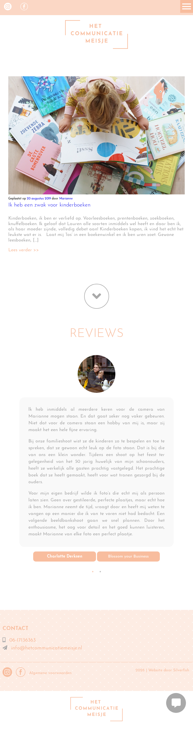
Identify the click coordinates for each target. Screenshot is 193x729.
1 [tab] (92, 571)
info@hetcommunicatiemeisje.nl (46, 648)
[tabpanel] (96, 458)
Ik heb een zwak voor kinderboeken (49, 205)
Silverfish (181, 670)
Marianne (66, 198)
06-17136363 (22, 640)
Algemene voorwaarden (50, 673)
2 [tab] (100, 571)
